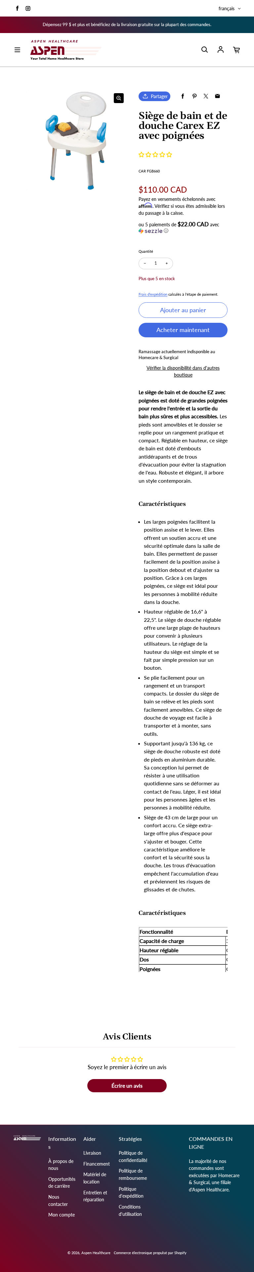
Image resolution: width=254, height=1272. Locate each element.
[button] (155, 154)
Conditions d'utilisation (130, 1210)
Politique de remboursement (135, 1174)
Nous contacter (58, 1200)
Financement (96, 1164)
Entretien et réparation (95, 1196)
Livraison (92, 1153)
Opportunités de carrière (61, 1182)
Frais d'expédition (153, 294)
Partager (159, 96)
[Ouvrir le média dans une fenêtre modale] (119, 98)
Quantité (146, 251)
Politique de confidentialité (133, 1156)
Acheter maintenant (183, 329)
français (226, 8)
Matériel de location (94, 1178)
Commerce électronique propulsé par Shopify (150, 1253)
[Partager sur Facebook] (183, 96)
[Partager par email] (217, 96)
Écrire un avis (127, 1085)
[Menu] (17, 50)
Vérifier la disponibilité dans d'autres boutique (183, 371)
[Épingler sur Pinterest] (194, 96)
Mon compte (61, 1214)
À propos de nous (60, 1164)
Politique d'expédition (131, 1192)
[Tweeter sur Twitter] (206, 96)
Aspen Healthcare (95, 1253)
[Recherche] (204, 50)
